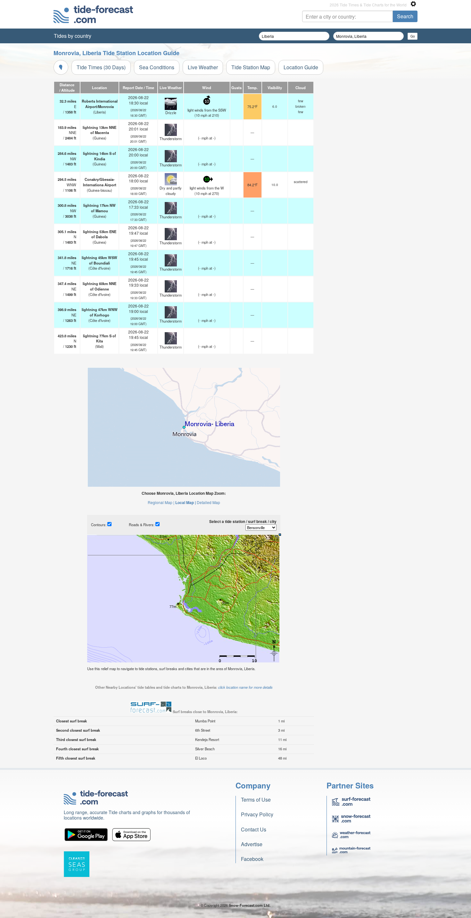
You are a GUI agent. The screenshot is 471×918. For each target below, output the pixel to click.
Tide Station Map (250, 67)
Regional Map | (161, 502)
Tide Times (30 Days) (101, 67)
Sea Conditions (156, 67)
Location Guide (301, 67)
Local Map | (185, 502)
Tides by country (72, 35)
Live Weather (203, 67)
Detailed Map (208, 502)
